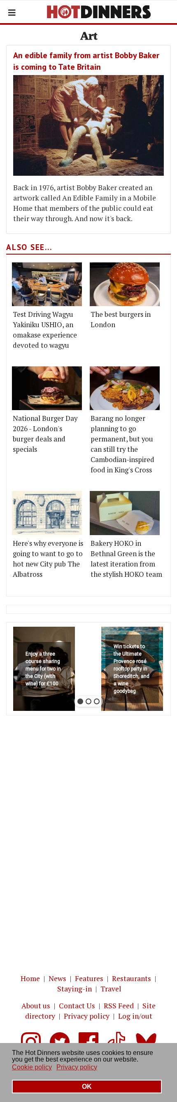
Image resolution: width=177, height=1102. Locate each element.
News (57, 978)
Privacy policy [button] (76, 1067)
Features (89, 978)
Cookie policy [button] (32, 1067)
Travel (110, 988)
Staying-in (74, 988)
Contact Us (77, 1005)
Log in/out (135, 1016)
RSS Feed (119, 1005)
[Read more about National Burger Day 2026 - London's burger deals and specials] (47, 388)
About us (35, 1005)
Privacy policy (86, 1016)
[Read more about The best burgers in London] (124, 284)
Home (30, 978)
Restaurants (131, 978)
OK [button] (87, 1086)
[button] (44, 669)
